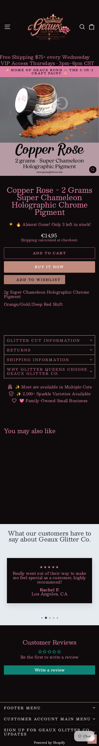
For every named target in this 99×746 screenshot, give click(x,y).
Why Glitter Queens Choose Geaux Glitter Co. (47, 371)
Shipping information (38, 359)
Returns (19, 350)
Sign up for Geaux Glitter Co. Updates (47, 732)
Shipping (29, 240)
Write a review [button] (50, 670)
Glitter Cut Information (43, 340)
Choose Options (21, 504)
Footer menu (22, 708)
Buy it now (49, 266)
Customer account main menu (47, 719)
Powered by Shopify (49, 742)
